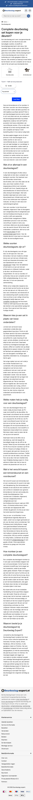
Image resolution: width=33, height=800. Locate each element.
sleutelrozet (7, 265)
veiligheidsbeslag (17, 540)
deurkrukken (11, 232)
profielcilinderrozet (9, 234)
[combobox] (16, 16)
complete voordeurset (10, 301)
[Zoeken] (28, 16)
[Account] (26, 10)
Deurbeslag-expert (19, 787)
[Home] (15, 690)
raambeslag (26, 706)
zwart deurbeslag (21, 699)
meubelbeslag (7, 708)
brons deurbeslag (7, 701)
